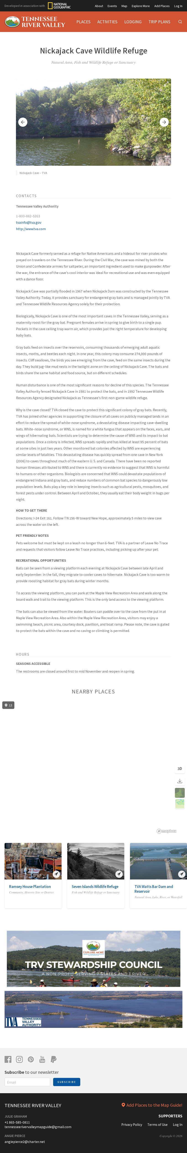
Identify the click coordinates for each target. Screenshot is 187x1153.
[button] (22, 122)
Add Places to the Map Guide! (154, 1105)
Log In (178, 6)
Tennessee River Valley (33, 1105)
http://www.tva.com (31, 228)
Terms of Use (157, 1124)
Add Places (162, 6)
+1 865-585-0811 (17, 1122)
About (99, 6)
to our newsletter (32, 1072)
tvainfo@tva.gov (28, 222)
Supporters (170, 1116)
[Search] (180, 21)
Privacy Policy (131, 1124)
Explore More (141, 6)
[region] (93, 767)
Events (112, 6)
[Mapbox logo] (166, 831)
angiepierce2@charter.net (25, 1141)
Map (124, 6)
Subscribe (66, 1082)
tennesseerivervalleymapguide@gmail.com (38, 1126)
